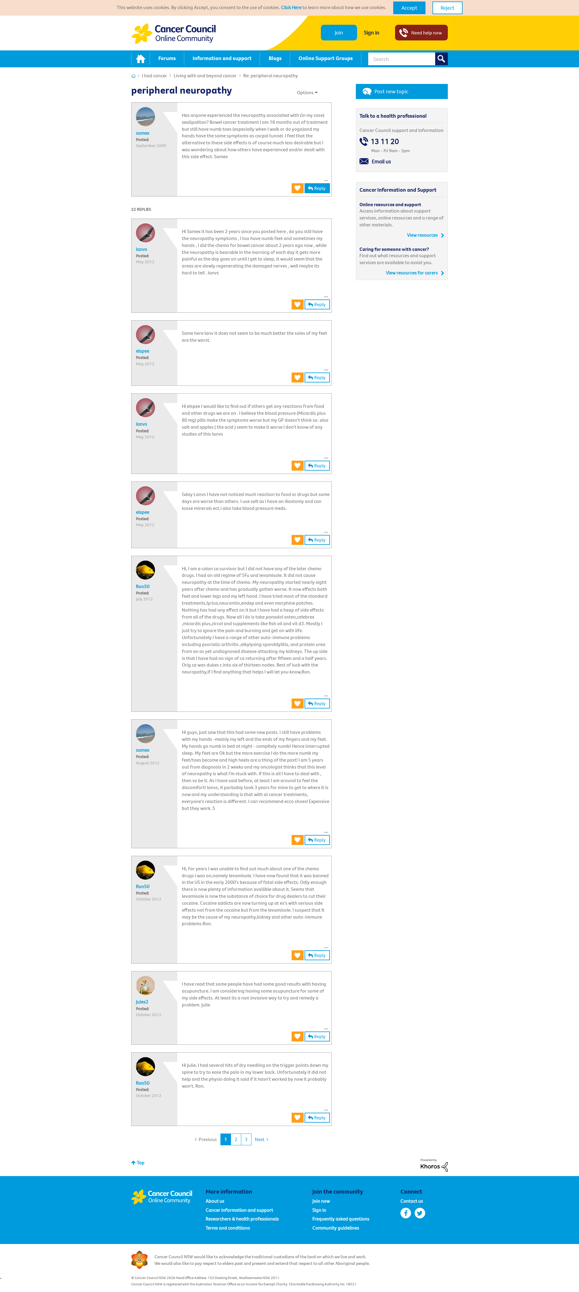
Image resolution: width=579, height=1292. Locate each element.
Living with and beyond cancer (205, 75)
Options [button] (305, 92)
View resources (422, 235)
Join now (321, 1201)
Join (339, 32)
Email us (381, 161)
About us (215, 1201)
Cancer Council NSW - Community (173, 34)
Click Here (291, 7)
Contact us (411, 1201)
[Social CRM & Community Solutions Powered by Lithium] (434, 1165)
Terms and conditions (228, 1228)
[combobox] (408, 59)
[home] (140, 59)
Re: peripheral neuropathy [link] (270, 75)
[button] (409, 8)
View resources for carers (412, 273)
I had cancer (154, 75)
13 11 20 (385, 141)
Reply (320, 188)
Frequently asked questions (340, 1219)
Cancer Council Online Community (168, 1196)
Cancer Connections (133, 76)
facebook (405, 1213)
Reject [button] (447, 7)
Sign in (371, 32)
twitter (420, 1213)
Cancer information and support (239, 1210)
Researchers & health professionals (242, 1219)
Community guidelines (335, 1228)
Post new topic (391, 91)
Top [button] (140, 1162)
